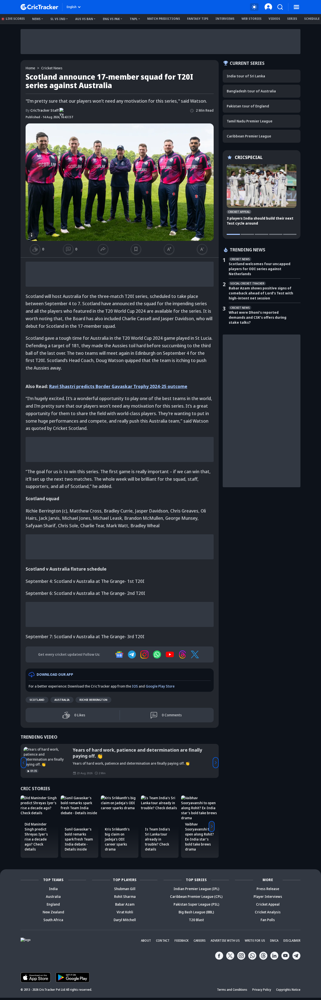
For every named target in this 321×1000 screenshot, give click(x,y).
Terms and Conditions (232, 989)
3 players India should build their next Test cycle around (260, 221)
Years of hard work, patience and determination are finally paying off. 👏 (137, 753)
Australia (61, 700)
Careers (200, 940)
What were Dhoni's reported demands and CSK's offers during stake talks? (257, 317)
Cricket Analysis (268, 912)
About (146, 940)
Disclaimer (291, 940)
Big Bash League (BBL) (196, 912)
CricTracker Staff (42, 110)
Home (30, 68)
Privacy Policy (261, 989)
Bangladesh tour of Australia (251, 91)
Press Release (268, 888)
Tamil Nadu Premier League (249, 121)
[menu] (296, 7)
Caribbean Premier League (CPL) (196, 896)
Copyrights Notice (288, 989)
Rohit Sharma (125, 896)
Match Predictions (163, 19)
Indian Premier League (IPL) (196, 888)
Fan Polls (268, 919)
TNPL (134, 19)
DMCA (274, 940)
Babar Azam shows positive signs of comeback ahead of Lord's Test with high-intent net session (261, 293)
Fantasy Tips (197, 19)
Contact (163, 940)
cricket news (51, 68)
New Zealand (53, 912)
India (53, 888)
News (36, 19)
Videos (274, 19)
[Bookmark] (135, 249)
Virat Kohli (125, 912)
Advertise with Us (225, 940)
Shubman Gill (124, 888)
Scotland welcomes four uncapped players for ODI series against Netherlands (259, 268)
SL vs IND (57, 19)
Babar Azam (124, 904)
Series (292, 19)
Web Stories (252, 19)
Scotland (37, 700)
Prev (24, 762)
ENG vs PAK (111, 19)
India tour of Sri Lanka (246, 76)
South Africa (53, 919)
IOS (135, 686)
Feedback (182, 940)
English (71, 7)
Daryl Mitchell (125, 919)
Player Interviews (268, 896)
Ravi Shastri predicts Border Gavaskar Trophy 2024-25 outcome (118, 386)
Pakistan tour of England (248, 106)
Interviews (224, 19)
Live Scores (15, 19)
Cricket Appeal (268, 904)
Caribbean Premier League (249, 136)
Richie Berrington (93, 700)
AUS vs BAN (84, 19)
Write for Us (255, 940)
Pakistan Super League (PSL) (196, 904)
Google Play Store (160, 686)
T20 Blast (196, 919)
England (53, 904)
